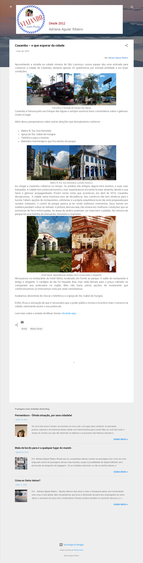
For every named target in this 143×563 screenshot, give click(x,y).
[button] (126, 46)
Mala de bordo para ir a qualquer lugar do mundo (43, 447)
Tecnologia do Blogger (73, 544)
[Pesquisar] (132, 7)
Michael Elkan (78, 550)
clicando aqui (68, 313)
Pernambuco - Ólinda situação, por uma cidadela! (43, 415)
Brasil (24, 328)
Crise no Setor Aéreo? (27, 480)
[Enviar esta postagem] (22, 323)
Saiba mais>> (121, 439)
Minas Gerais (36, 328)
